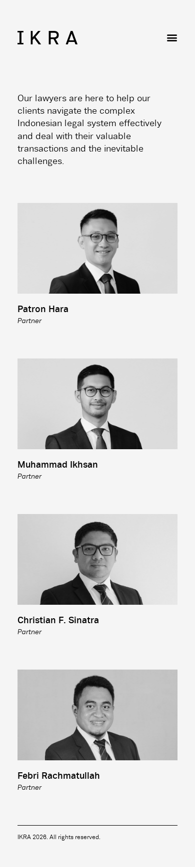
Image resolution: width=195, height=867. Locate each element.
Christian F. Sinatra (58, 621)
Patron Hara (43, 310)
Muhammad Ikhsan (58, 465)
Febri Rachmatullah (59, 776)
